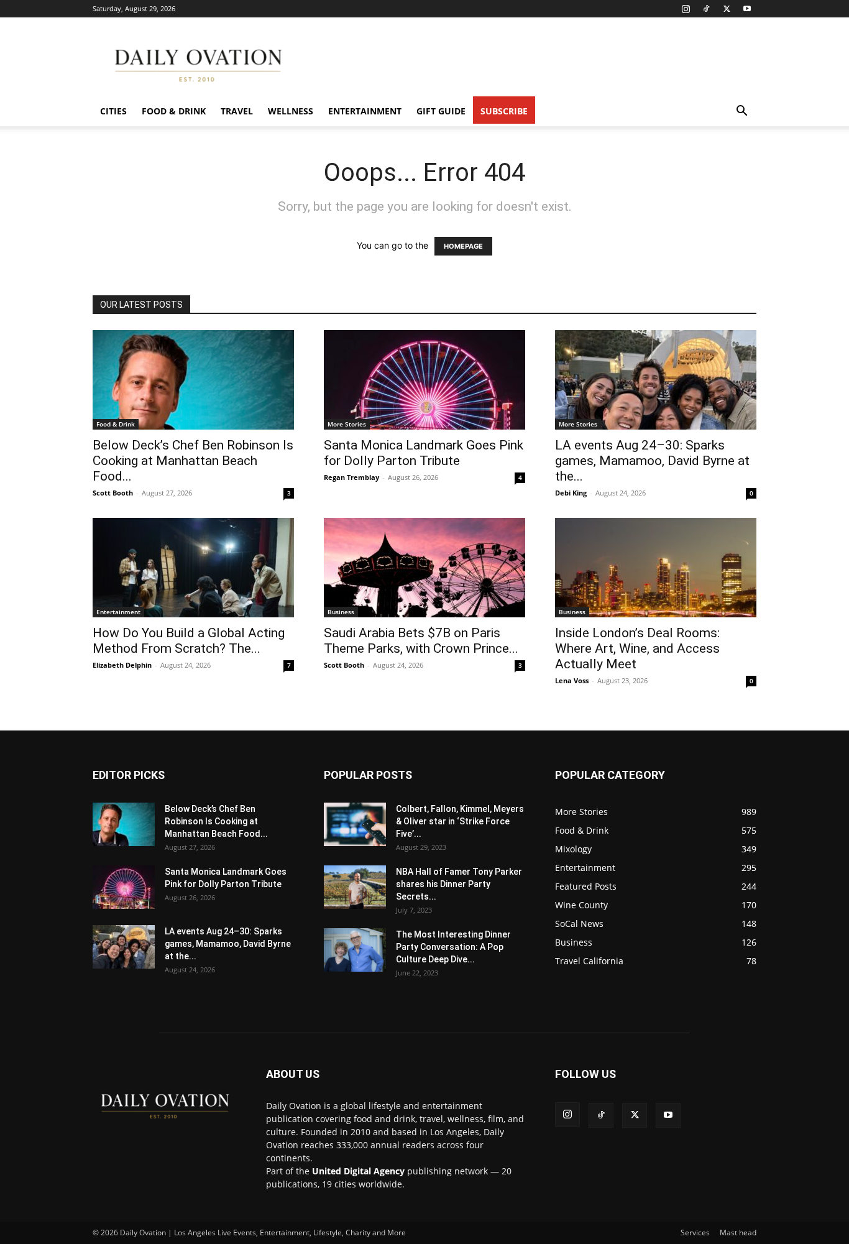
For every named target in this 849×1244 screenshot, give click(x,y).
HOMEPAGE (463, 246)
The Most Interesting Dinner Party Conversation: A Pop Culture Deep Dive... (453, 946)
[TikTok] (706, 8)
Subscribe (504, 111)
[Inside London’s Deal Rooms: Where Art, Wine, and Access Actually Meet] (655, 567)
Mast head (738, 1232)
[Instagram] (685, 8)
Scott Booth (113, 492)
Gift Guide (441, 111)
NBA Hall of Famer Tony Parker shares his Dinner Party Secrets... (459, 884)
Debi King (571, 492)
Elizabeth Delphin (122, 665)
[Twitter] (726, 8)
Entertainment (365, 111)
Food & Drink (174, 111)
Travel (237, 111)
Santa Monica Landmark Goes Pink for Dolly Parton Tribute (423, 453)
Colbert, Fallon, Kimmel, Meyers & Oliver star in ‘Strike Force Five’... (460, 821)
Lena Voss (572, 680)
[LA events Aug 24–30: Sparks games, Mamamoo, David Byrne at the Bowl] (655, 380)
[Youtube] (747, 8)
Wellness (290, 111)
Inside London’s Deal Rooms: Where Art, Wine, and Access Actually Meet (637, 648)
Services (695, 1232)
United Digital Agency (358, 1171)
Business (341, 611)
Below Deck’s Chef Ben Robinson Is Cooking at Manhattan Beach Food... (193, 461)
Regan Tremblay (351, 477)
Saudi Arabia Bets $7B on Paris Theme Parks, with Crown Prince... (421, 640)
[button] (741, 112)
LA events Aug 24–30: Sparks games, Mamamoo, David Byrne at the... (652, 461)
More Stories (347, 424)
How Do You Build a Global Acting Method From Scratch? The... (189, 640)
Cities (113, 111)
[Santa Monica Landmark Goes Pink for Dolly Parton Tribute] (424, 380)
